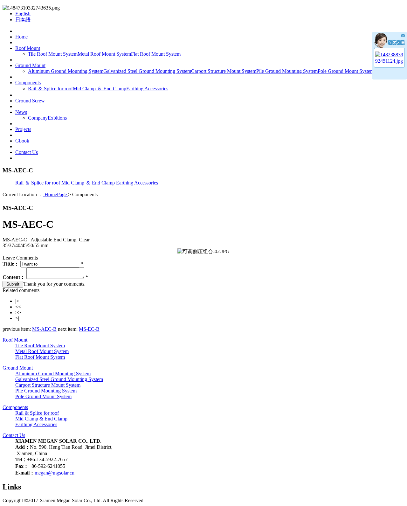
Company (38, 118)
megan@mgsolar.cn (54, 472)
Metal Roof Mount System (104, 54)
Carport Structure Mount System (223, 71)
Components (28, 82)
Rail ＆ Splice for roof (50, 88)
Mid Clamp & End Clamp (41, 418)
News (21, 112)
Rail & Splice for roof (37, 413)
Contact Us (26, 152)
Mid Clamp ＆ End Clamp (99, 88)
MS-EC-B (89, 329)
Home (21, 36)
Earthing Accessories (147, 88)
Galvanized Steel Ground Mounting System (147, 71)
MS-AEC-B (44, 329)
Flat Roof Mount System (156, 54)
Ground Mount (30, 65)
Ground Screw (30, 100)
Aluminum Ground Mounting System (65, 71)
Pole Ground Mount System (346, 71)
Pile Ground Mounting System (287, 71)
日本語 (23, 19)
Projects (23, 129)
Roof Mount (27, 48)
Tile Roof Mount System (53, 54)
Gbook (22, 140)
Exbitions (57, 118)
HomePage (55, 194)
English (23, 13)
